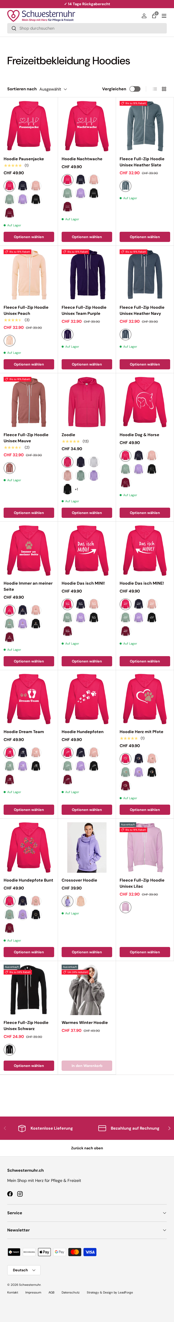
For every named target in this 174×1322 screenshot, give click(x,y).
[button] (154, 16)
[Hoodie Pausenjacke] (29, 126)
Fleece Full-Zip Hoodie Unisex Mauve (26, 438)
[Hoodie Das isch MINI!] (87, 550)
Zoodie (68, 434)
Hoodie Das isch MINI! (83, 583)
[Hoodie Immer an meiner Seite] (29, 550)
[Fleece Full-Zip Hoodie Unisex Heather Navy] (145, 274)
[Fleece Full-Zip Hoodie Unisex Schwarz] (29, 990)
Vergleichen (114, 89)
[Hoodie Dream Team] (29, 699)
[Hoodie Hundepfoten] (87, 699)
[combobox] (87, 28)
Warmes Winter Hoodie (85, 1022)
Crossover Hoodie (79, 880)
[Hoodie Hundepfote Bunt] (29, 847)
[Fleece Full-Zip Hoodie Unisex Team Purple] (87, 274)
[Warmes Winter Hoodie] (87, 990)
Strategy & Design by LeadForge (110, 1292)
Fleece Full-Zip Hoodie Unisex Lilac (142, 883)
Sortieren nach (22, 89)
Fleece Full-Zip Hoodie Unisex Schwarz (26, 1025)
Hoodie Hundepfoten (83, 731)
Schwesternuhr (30, 1285)
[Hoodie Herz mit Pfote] (145, 699)
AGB (51, 1292)
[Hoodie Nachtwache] (87, 126)
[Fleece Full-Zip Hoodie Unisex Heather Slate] (145, 126)
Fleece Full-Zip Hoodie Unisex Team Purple (84, 310)
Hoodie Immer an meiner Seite (28, 586)
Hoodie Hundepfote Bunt (28, 880)
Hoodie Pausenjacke (24, 159)
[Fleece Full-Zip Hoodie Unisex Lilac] (145, 847)
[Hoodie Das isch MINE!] (145, 550)
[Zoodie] (87, 402)
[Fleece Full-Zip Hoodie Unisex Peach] (29, 274)
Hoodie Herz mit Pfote (141, 731)
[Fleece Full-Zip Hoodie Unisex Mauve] (29, 402)
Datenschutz (71, 1292)
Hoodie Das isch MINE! (142, 583)
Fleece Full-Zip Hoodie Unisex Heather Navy (142, 310)
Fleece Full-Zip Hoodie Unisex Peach (26, 310)
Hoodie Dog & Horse (139, 434)
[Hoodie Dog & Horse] (145, 402)
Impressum (33, 1292)
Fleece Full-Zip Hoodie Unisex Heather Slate (142, 162)
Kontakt (12, 1292)
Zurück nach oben (87, 1148)
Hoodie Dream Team (24, 731)
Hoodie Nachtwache (82, 159)
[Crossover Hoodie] (87, 847)
